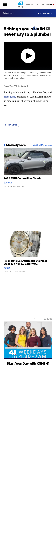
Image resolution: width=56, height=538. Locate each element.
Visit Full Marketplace (42, 145)
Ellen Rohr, (10, 96)
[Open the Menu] (5, 4)
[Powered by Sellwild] (48, 319)
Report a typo (11, 125)
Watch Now (47, 5)
